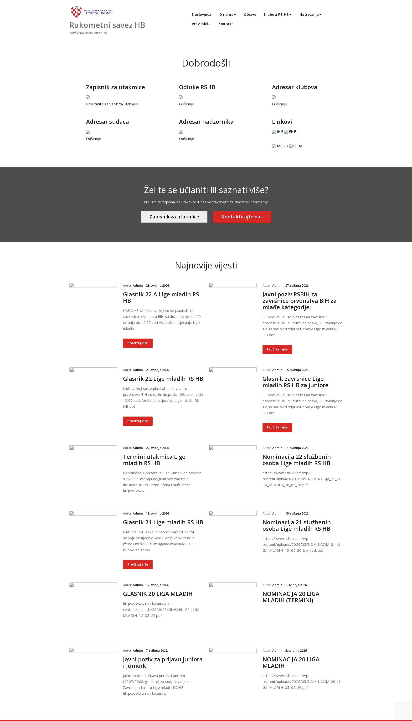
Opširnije (186, 104)
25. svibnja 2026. (158, 370)
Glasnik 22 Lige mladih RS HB (163, 378)
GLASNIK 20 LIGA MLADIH (158, 593)
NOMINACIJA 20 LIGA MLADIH (291, 662)
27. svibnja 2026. (297, 285)
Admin (138, 285)
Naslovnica (201, 14)
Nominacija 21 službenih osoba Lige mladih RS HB (297, 525)
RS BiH (282, 145)
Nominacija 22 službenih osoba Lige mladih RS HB (297, 460)
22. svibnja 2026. (158, 448)
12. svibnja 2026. (158, 585)
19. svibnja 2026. (158, 513)
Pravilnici (200, 23)
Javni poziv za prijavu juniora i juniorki (163, 662)
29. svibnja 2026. (158, 285)
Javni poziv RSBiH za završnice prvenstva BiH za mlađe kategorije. (300, 300)
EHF (292, 131)
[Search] (242, 24)
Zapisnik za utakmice (174, 216)
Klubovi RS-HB (276, 14)
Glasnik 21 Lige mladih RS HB (163, 522)
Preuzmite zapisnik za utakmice (112, 104)
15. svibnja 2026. (297, 513)
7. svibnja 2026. (157, 650)
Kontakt (225, 23)
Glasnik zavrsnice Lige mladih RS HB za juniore (296, 382)
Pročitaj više (137, 343)
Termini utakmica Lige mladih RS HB (154, 460)
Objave (250, 14)
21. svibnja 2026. (297, 448)
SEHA (298, 145)
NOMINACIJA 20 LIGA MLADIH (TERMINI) (291, 597)
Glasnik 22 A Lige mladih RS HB (161, 297)
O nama (226, 14)
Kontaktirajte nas (242, 216)
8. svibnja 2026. (296, 585)
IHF (280, 131)
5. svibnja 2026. (296, 650)
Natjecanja (309, 14)
